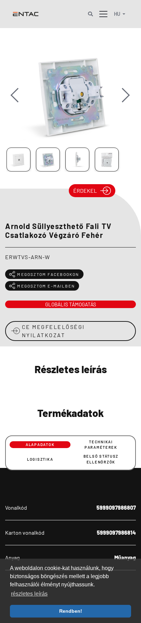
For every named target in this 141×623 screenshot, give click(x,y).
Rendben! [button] (70, 611)
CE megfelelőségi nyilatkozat (53, 330)
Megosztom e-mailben (46, 285)
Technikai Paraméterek (101, 445)
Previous (18, 102)
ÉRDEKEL (85, 190)
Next (123, 102)
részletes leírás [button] (29, 594)
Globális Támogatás (70, 304)
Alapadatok (40, 444)
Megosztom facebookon (48, 274)
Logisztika (40, 459)
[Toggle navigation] (103, 14)
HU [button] (117, 14)
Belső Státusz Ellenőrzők (101, 459)
